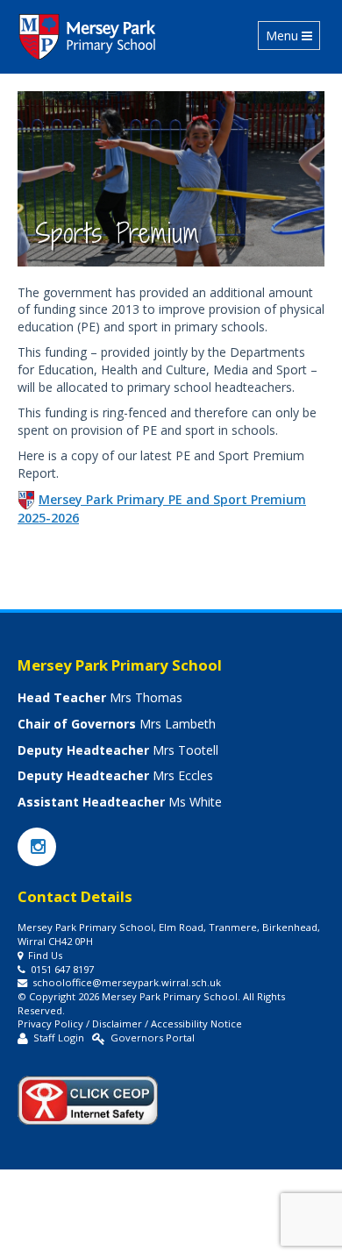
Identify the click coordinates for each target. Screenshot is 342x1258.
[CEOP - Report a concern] (88, 1092)
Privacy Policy (50, 1023)
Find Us (45, 955)
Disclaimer (117, 1023)
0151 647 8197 (62, 969)
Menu (292, 35)
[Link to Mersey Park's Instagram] (37, 848)
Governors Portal (152, 1037)
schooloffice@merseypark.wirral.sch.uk (126, 982)
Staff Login (58, 1037)
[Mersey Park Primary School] (88, 36)
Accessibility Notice (196, 1023)
